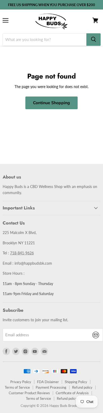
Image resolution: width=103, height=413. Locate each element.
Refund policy (82, 387)
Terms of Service (17, 387)
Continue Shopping (51, 103)
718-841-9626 (22, 253)
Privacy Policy (20, 382)
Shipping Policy (76, 382)
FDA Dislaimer (48, 382)
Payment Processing (51, 387)
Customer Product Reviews (29, 393)
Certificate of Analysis (72, 393)
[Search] (93, 39)
